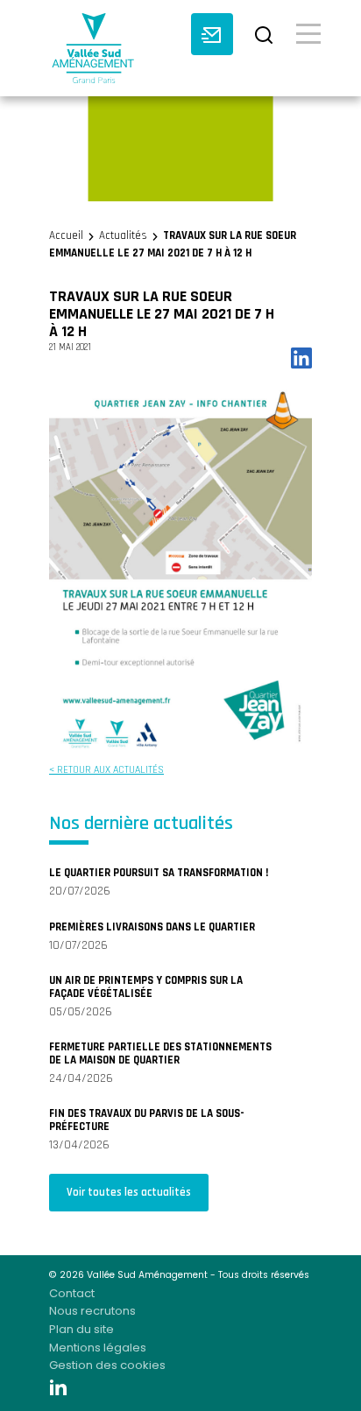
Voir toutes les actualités (129, 1192)
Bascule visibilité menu (308, 32)
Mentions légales (97, 1347)
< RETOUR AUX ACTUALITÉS (106, 769)
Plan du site (81, 1329)
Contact (72, 1293)
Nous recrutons (92, 1310)
